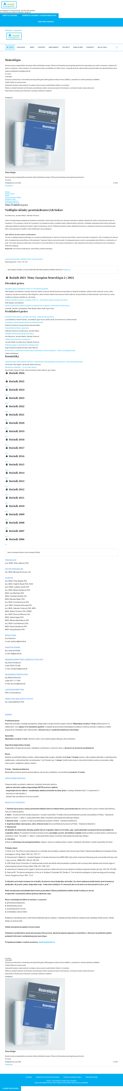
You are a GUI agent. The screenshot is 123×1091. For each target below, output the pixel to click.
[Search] (117, 47)
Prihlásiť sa (66, 270)
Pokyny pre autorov (11, 201)
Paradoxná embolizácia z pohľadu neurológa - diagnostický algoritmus (29, 317)
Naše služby (78, 47)
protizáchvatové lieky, (12, 259)
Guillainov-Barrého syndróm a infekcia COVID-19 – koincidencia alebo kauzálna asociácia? (36, 300)
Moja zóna (102, 47)
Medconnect (54, 47)
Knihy (32, 47)
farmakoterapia (37, 259)
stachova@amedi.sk (47, 942)
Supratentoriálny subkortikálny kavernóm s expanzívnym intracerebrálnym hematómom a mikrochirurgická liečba (44, 362)
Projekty (66, 47)
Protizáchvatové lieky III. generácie (17, 328)
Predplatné (8, 186)
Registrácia (18, 30)
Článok (7, 192)
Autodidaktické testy (12, 203)
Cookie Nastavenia (10, 1088)
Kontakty (90, 47)
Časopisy (41, 47)
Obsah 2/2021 (10, 194)
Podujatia (21, 47)
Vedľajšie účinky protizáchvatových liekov (19, 334)
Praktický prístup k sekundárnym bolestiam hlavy (22, 345)
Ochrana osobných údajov (72, 1077)
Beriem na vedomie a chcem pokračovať (39, 15)
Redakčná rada (10, 199)
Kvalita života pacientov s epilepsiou (17, 339)
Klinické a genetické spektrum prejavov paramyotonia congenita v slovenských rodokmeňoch (37, 306)
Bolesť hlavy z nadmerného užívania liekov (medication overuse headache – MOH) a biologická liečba (40, 350)
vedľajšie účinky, (26, 259)
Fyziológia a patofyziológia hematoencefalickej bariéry (24, 322)
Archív (7, 196)
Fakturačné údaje (91, 1077)
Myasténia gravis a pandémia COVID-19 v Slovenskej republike (26, 289)
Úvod (11, 47)
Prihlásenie (8, 30)
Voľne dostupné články (13, 197)
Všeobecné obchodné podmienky (47, 1077)
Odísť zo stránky (9, 15)
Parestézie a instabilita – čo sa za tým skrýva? (21, 367)
